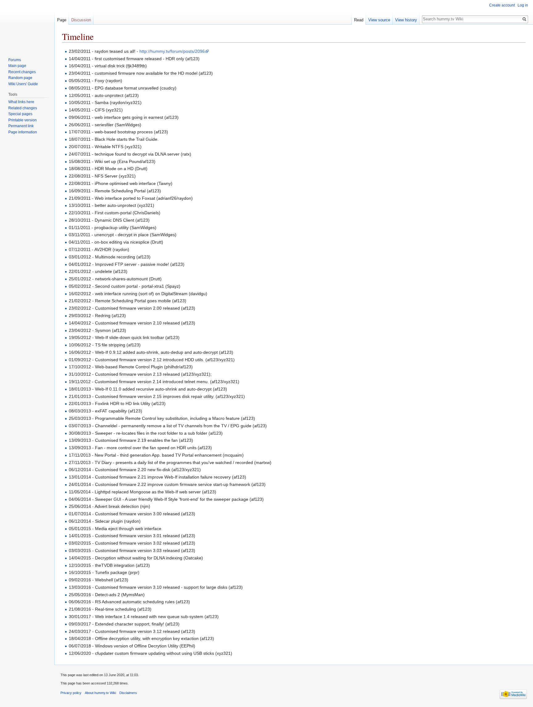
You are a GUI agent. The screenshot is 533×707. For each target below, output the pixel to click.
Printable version (22, 120)
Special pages (20, 114)
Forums (14, 60)
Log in (523, 5)
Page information (22, 132)
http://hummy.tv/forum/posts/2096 (172, 51)
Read (358, 20)
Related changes (22, 108)
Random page (20, 78)
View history (406, 20)
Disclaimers (128, 693)
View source (379, 20)
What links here (21, 102)
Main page (17, 66)
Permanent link (21, 126)
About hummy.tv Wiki (100, 693)
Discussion (81, 20)
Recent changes (22, 72)
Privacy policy (70, 693)
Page (61, 20)
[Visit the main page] (27, 24)
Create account (502, 5)
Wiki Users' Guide (23, 84)
